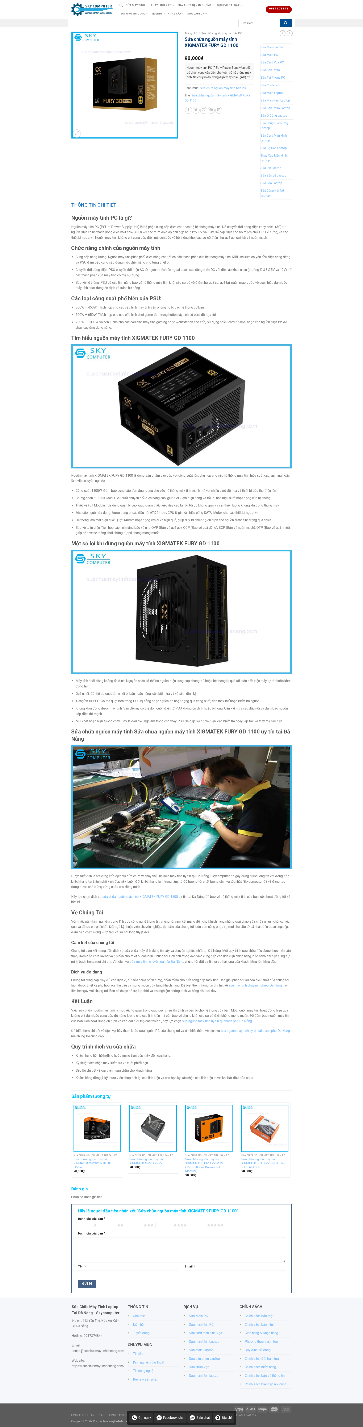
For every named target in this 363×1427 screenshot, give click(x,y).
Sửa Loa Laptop (271, 183)
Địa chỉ (227, 1418)
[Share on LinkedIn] (218, 110)
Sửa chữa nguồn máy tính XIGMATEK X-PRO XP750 (146, 1161)
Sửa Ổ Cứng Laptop (273, 115)
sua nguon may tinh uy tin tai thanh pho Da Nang (255, 1031)
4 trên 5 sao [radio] (165, 1225)
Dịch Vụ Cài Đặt (228, 5)
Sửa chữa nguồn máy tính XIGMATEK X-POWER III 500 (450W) (93, 1163)
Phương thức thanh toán (262, 1342)
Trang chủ (191, 33)
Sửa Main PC (269, 55)
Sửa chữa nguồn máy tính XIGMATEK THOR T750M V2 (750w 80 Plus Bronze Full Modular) (204, 1165)
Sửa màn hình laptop (203, 1376)
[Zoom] (77, 133)
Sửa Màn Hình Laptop (275, 100)
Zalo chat (203, 1418)
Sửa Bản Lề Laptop (273, 175)
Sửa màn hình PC (201, 1325)
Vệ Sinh (156, 13)
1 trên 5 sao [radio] (85, 1225)
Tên (82, 1266)
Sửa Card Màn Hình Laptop (273, 138)
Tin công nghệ (143, 1371)
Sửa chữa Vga (199, 1367)
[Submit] (286, 23)
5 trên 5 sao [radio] (198, 1225)
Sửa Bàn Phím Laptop (275, 108)
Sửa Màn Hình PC (272, 47)
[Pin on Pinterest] (211, 110)
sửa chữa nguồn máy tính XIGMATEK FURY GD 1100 (140, 897)
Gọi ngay (144, 1418)
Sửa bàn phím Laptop (204, 1359)
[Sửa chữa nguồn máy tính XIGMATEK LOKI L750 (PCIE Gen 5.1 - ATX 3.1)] (265, 1128)
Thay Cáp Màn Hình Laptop (273, 158)
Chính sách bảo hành (260, 1325)
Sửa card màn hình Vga (205, 1333)
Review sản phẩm (146, 1379)
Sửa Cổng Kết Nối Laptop (272, 193)
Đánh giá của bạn (91, 1219)
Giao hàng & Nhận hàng (261, 1333)
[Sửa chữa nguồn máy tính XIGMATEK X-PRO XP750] (153, 1128)
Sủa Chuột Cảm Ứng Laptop (274, 125)
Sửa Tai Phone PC (272, 77)
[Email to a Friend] (203, 110)
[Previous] (71, 1143)
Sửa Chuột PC (269, 85)
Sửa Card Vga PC (272, 62)
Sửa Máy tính (135, 5)
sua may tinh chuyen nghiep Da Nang (255, 985)
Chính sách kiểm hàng (260, 1367)
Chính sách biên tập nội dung (266, 1384)
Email (190, 1266)
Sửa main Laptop (201, 1350)
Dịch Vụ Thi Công (133, 13)
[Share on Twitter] (196, 110)
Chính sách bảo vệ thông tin (265, 1376)
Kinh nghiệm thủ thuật (148, 1362)
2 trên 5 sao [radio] (108, 1225)
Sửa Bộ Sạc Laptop (273, 148)
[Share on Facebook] (188, 110)
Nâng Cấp (175, 13)
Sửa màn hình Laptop (204, 1342)
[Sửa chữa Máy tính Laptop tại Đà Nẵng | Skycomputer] (92, 9)
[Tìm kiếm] (121, 5)
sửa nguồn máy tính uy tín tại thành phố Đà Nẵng (217, 1021)
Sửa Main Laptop (272, 93)
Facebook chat (173, 1418)
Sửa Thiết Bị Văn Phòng (194, 5)
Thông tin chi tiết (93, 205)
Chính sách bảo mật (259, 1316)
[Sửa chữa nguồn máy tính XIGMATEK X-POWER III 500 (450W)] (97, 1128)
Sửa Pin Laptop (270, 168)
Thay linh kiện (161, 5)
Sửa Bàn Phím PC (272, 70)
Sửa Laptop (195, 13)
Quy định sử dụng (258, 1350)
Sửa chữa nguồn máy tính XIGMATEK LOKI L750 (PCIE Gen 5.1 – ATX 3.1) (263, 1163)
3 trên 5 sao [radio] (135, 1225)
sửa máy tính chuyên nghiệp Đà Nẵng (156, 962)
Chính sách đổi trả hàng (262, 1359)
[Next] (290, 1143)
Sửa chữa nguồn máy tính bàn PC (221, 33)
